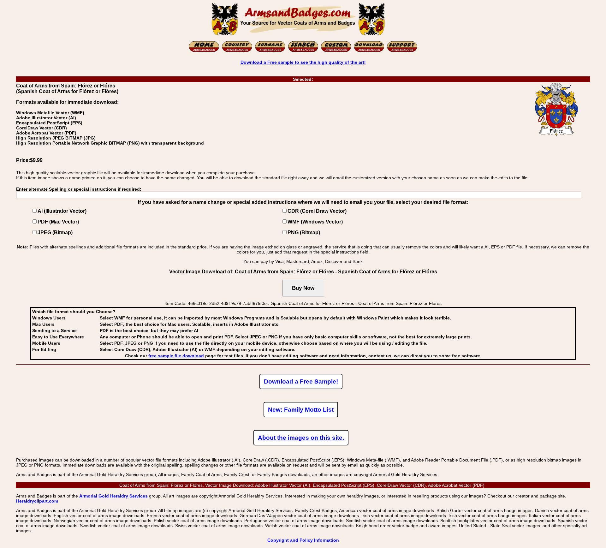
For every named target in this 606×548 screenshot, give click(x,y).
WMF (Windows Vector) (315, 221)
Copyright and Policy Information (303, 540)
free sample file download (176, 355)
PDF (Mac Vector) (58, 221)
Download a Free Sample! (301, 381)
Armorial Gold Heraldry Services (113, 495)
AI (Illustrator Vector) (62, 211)
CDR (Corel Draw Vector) (317, 211)
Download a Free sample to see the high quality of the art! (303, 62)
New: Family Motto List (301, 409)
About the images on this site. (301, 437)
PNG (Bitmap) (304, 232)
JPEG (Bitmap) (55, 232)
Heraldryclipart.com (37, 500)
